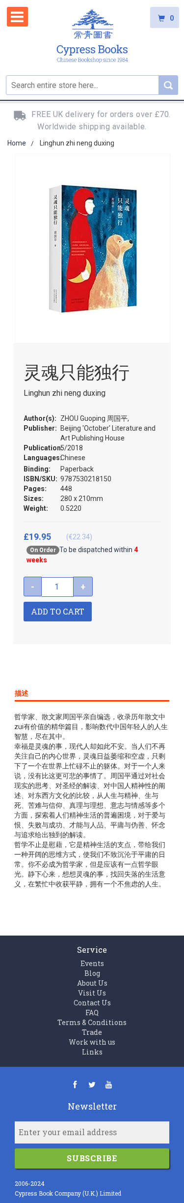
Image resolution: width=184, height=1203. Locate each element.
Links (92, 1051)
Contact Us (92, 1002)
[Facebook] (74, 1084)
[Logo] (92, 37)
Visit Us (92, 993)
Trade (92, 1032)
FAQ (92, 1012)
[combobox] (92, 85)
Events (92, 963)
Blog (92, 973)
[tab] (92, 691)
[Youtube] (109, 1084)
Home (16, 143)
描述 (21, 693)
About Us (92, 983)
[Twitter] (92, 1084)
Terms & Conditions (92, 1022)
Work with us (92, 1042)
